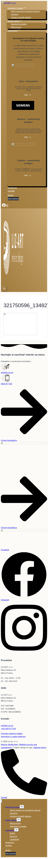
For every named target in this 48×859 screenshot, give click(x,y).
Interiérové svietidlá (18, 24)
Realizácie (12, 188)
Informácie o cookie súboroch (13, 737)
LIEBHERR (14, 840)
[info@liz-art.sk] (5, 370)
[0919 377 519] (5, 381)
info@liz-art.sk (7, 373)
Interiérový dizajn (12, 807)
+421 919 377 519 (8, 729)
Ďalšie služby (11, 820)
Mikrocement (16, 27)
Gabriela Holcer (39, 748)
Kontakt (11, 191)
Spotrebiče (9, 830)
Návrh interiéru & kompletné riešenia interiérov (25, 13)
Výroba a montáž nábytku (21, 17)
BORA (13, 197)
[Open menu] (4, 288)
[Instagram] (7, 206)
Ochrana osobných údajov (12, 734)
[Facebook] (4, 206)
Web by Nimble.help (9, 745)
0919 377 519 (6, 384)
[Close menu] (1, 801)
